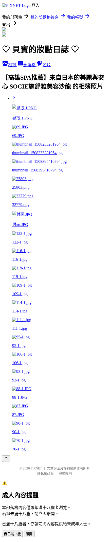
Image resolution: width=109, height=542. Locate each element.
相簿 (12, 65)
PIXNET (36, 468)
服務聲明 (65, 473)
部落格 (30, 65)
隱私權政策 (45, 473)
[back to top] (6, 459)
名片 (47, 65)
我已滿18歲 (12, 534)
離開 (29, 534)
